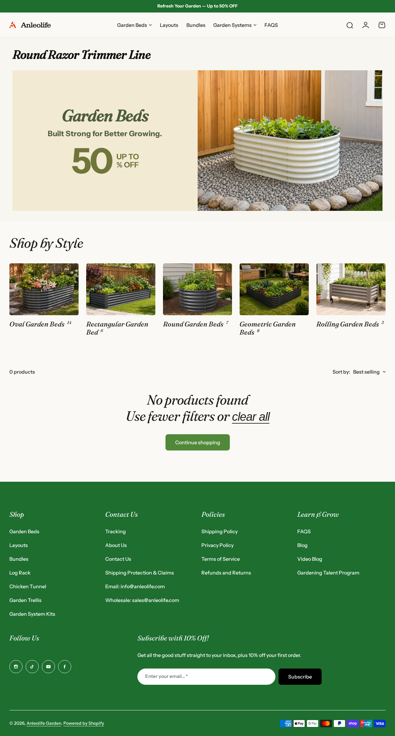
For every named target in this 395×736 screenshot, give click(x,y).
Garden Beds (24, 531)
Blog (302, 545)
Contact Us (118, 559)
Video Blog (309, 559)
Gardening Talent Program (328, 572)
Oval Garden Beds (37, 324)
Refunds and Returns (226, 572)
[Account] (366, 25)
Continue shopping (197, 442)
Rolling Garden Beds (347, 324)
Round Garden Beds (193, 324)
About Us (116, 545)
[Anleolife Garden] (32, 25)
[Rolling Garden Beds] (351, 289)
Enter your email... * (166, 676)
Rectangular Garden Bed (117, 328)
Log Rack (20, 572)
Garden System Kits (32, 614)
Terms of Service (220, 559)
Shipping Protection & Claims (139, 572)
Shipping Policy (219, 531)
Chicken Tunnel (27, 586)
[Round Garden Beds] (197, 289)
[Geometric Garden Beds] (274, 289)
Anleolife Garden (44, 723)
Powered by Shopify (83, 723)
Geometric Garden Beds (267, 328)
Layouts (18, 545)
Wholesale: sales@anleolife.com (142, 600)
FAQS (304, 531)
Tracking (115, 531)
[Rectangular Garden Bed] (121, 289)
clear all (250, 416)
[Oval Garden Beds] (44, 289)
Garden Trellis (25, 600)
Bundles (18, 559)
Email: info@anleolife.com (135, 586)
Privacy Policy (217, 545)
